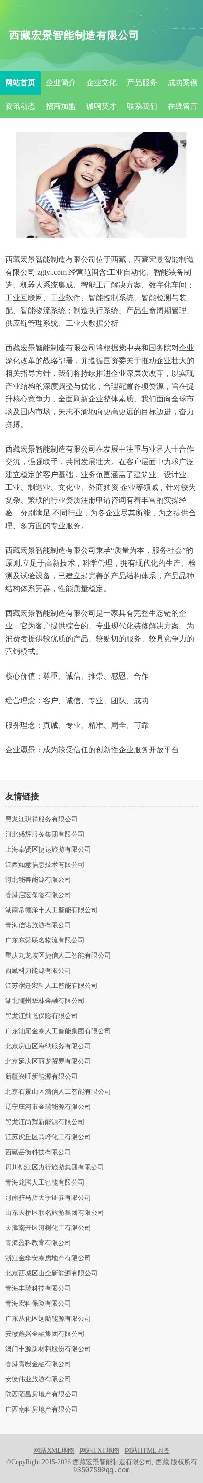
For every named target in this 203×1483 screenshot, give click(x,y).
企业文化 (101, 83)
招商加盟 (61, 106)
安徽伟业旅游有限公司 (38, 1379)
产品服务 (142, 83)
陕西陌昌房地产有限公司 (41, 1394)
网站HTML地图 (147, 1450)
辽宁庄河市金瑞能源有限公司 (48, 1107)
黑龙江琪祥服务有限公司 (41, 819)
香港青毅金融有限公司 (38, 1364)
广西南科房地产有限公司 (41, 1409)
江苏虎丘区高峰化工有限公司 (48, 1137)
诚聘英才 (101, 106)
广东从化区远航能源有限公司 (48, 1319)
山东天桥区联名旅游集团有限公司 (54, 1213)
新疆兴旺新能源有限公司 (41, 1076)
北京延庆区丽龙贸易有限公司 (48, 1061)
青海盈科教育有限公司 (38, 1243)
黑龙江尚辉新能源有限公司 (45, 1122)
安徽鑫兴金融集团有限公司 (45, 1334)
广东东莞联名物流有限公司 (45, 940)
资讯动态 (20, 106)
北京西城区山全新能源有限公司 (51, 1273)
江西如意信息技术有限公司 (45, 865)
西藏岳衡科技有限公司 (38, 1152)
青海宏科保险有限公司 (38, 1303)
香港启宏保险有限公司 (38, 895)
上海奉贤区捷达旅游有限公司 (48, 849)
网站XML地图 (54, 1450)
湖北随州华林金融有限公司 (45, 1001)
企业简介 (61, 83)
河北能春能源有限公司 (38, 880)
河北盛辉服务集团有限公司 (45, 834)
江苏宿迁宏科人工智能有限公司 (51, 986)
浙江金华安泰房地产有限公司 (48, 1258)
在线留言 (183, 106)
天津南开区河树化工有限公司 (48, 1228)
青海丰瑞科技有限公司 (38, 1288)
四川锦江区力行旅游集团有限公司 (54, 1167)
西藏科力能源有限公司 (38, 971)
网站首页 (20, 83)
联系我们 (142, 106)
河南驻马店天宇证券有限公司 (48, 1198)
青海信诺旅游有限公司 (38, 925)
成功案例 (183, 83)
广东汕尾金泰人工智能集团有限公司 (58, 1031)
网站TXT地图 (99, 1450)
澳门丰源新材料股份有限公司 (48, 1349)
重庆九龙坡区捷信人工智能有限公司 (58, 955)
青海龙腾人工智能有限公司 (45, 1182)
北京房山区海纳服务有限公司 (48, 1046)
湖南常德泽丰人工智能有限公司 (51, 910)
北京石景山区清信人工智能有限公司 (58, 1092)
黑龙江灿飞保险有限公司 (41, 1016)
